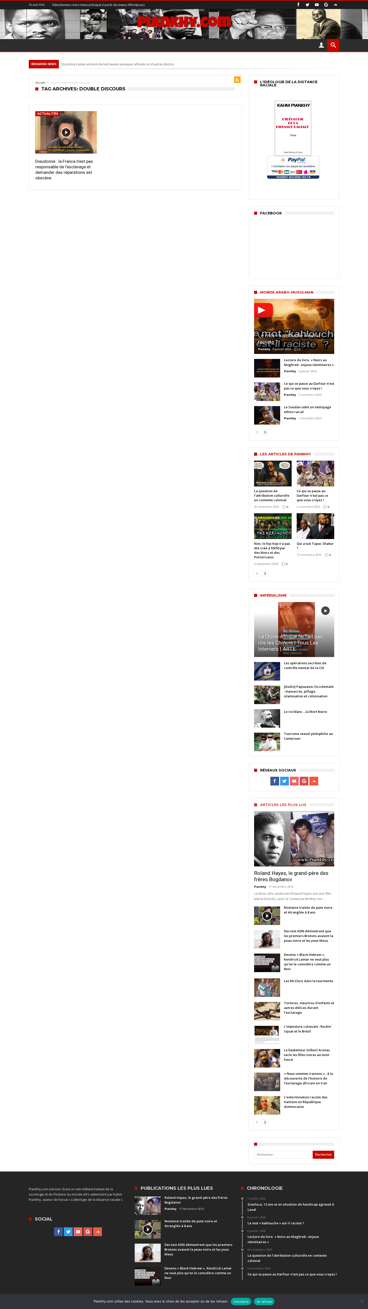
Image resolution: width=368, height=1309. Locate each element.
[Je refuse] (361, 1301)
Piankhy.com (184, 24)
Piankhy (264, 349)
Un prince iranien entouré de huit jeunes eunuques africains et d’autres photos (117, 64)
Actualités (47, 113)
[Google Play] (326, 5)
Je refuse (264, 1301)
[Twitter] (307, 5)
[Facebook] (298, 5)
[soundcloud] (335, 5)
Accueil (40, 82)
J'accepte (241, 1301)
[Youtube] (317, 5)
